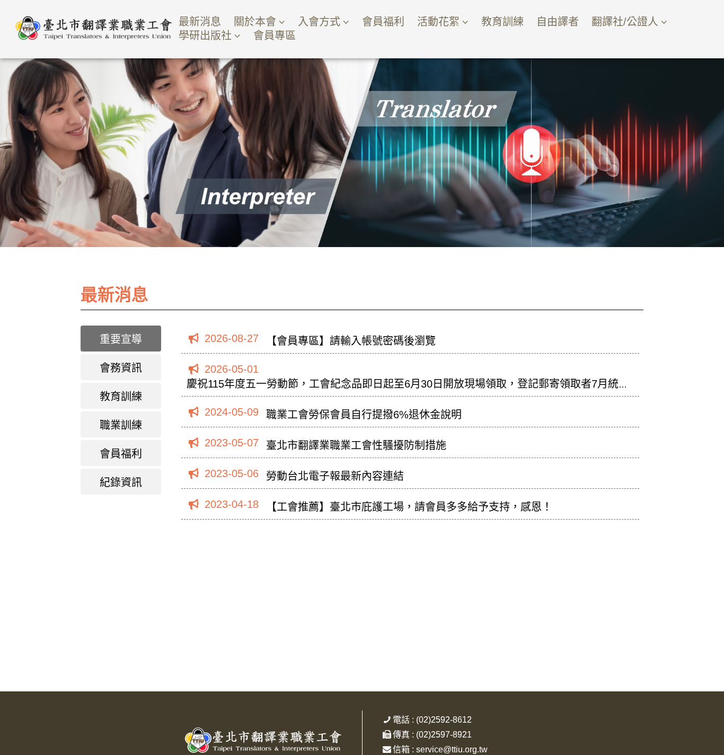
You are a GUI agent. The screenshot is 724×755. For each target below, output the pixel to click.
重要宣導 (121, 339)
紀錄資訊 (121, 482)
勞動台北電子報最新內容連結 (335, 476)
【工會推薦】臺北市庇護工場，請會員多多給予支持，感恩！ (409, 507)
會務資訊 (121, 368)
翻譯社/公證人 (624, 22)
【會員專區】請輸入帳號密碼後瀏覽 (351, 341)
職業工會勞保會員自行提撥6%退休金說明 (364, 414)
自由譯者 (557, 22)
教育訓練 (502, 22)
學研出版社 (205, 35)
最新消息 (200, 22)
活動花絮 (438, 22)
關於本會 (255, 22)
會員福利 (383, 22)
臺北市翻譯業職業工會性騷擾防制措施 (356, 445)
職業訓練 (121, 425)
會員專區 (274, 35)
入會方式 (319, 22)
